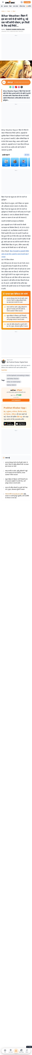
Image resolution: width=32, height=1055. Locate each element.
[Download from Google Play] (9, 423)
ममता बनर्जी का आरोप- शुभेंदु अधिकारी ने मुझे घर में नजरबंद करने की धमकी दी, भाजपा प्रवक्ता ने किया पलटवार (17, 309)
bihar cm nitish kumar (13, 382)
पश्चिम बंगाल (22, 6)
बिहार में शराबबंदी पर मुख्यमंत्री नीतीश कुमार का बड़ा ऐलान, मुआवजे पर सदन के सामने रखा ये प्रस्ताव (15, 254)
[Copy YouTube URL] (16, 87)
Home (2, 11)
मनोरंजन (14, 411)
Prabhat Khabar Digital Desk (18, 362)
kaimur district (11, 385)
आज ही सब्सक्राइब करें (16, 400)
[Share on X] (22, 87)
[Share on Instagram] (19, 87)
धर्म (4, 414)
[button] (16, 69)
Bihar (14, 11)
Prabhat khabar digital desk (15, 29)
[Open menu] (2, 2)
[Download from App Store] (20, 423)
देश (5, 411)
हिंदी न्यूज (19, 417)
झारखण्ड (6, 6)
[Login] (16, 1050)
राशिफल (13, 414)
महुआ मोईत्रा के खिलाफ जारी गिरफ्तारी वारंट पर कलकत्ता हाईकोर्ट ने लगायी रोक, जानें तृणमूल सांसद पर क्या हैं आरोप (17, 317)
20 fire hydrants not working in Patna (18, 375)
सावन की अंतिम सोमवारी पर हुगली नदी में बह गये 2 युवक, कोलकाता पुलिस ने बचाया (17, 325)
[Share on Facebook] (13, 87)
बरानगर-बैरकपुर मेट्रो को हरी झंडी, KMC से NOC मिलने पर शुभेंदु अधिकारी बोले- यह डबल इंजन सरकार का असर (17, 300)
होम (2, 6)
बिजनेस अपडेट (22, 411)
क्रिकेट (8, 414)
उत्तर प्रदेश (15, 6)
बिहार (10, 6)
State (8, 11)
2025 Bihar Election (13, 378)
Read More (4, 370)
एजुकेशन (8, 411)
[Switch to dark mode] (21, 2)
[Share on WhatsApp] (10, 87)
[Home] (10, 2)
